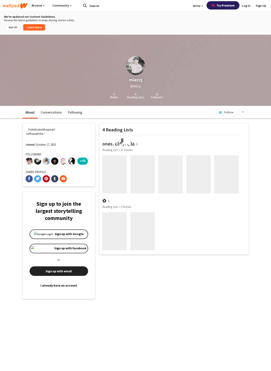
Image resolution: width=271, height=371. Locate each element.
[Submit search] (85, 5)
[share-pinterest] (46, 178)
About (30, 112)
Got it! (13, 27)
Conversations (51, 112)
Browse (37, 5)
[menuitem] (226, 112)
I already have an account (58, 285)
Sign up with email (59, 271)
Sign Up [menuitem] (261, 6)
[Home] (15, 5)
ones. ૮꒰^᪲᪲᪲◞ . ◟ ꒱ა (118, 144)
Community (61, 5)
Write (197, 6)
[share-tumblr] (54, 178)
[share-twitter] (37, 178)
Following (75, 112)
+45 (83, 161)
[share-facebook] (29, 178)
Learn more (34, 27)
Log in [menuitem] (246, 6)
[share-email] (63, 178)
